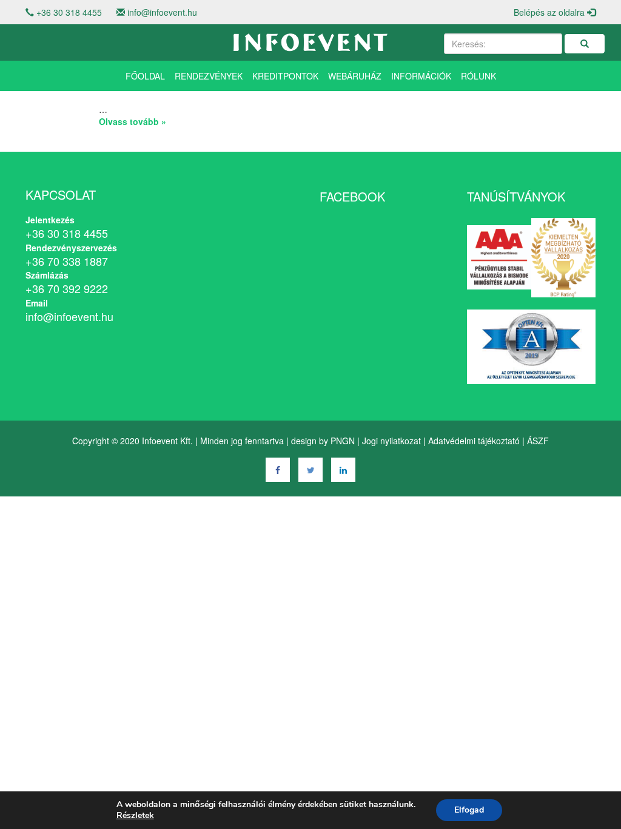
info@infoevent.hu (162, 12)
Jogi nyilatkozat (391, 441)
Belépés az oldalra (550, 12)
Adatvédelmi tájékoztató (474, 441)
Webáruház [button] (354, 76)
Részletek (135, 815)
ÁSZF (538, 441)
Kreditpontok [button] (285, 76)
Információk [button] (421, 76)
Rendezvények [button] (209, 76)
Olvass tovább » (132, 121)
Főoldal (145, 76)
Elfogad (469, 810)
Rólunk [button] (478, 76)
